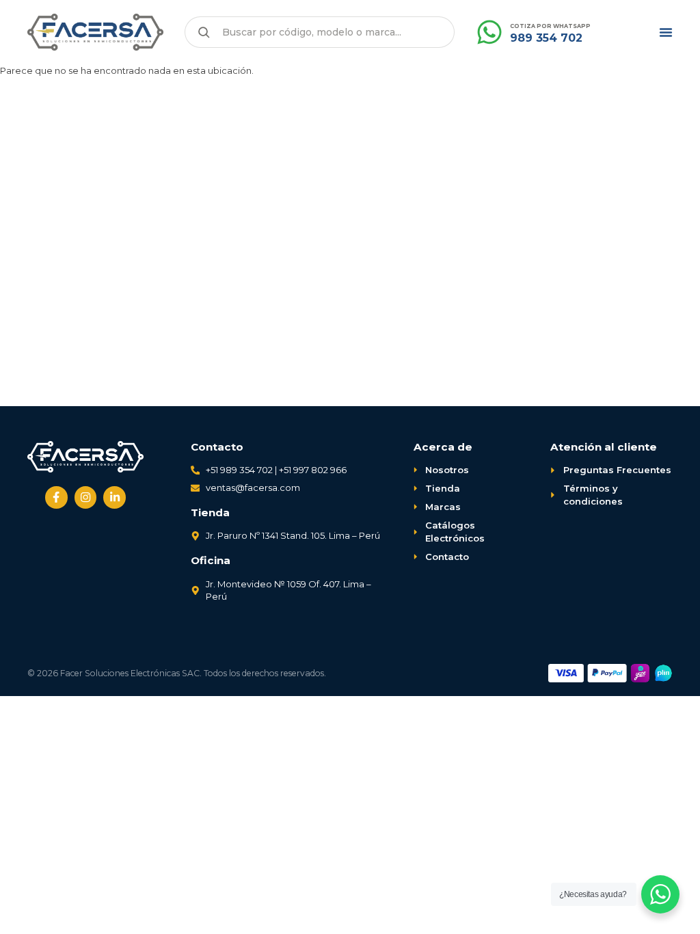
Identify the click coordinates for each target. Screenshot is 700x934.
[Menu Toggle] (666, 32)
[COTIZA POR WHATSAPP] (489, 32)
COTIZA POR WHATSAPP (550, 26)
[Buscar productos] (203, 32)
